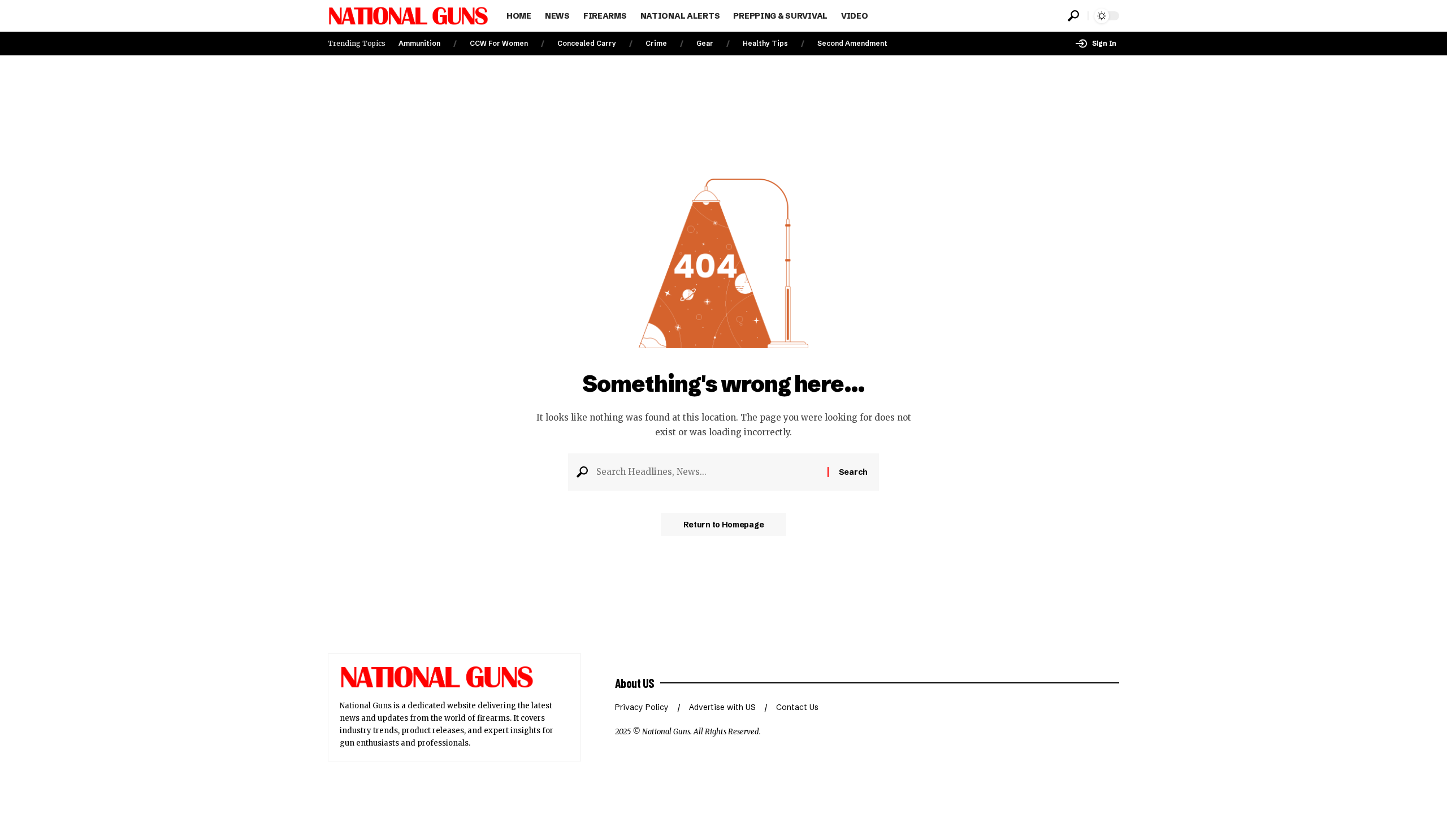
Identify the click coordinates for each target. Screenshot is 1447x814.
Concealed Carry (586, 43)
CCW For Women (499, 43)
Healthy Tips (765, 43)
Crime (656, 43)
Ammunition (419, 43)
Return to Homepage (723, 524)
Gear (704, 43)
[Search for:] (708, 472)
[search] (1073, 16)
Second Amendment (852, 43)
